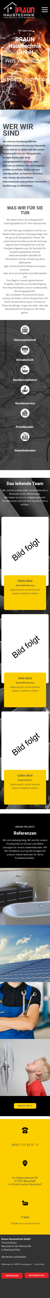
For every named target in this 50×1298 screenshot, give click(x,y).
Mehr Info (25, 1106)
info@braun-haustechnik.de (25, 1223)
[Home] (18, 10)
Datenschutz (36, 1275)
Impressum (12, 1275)
